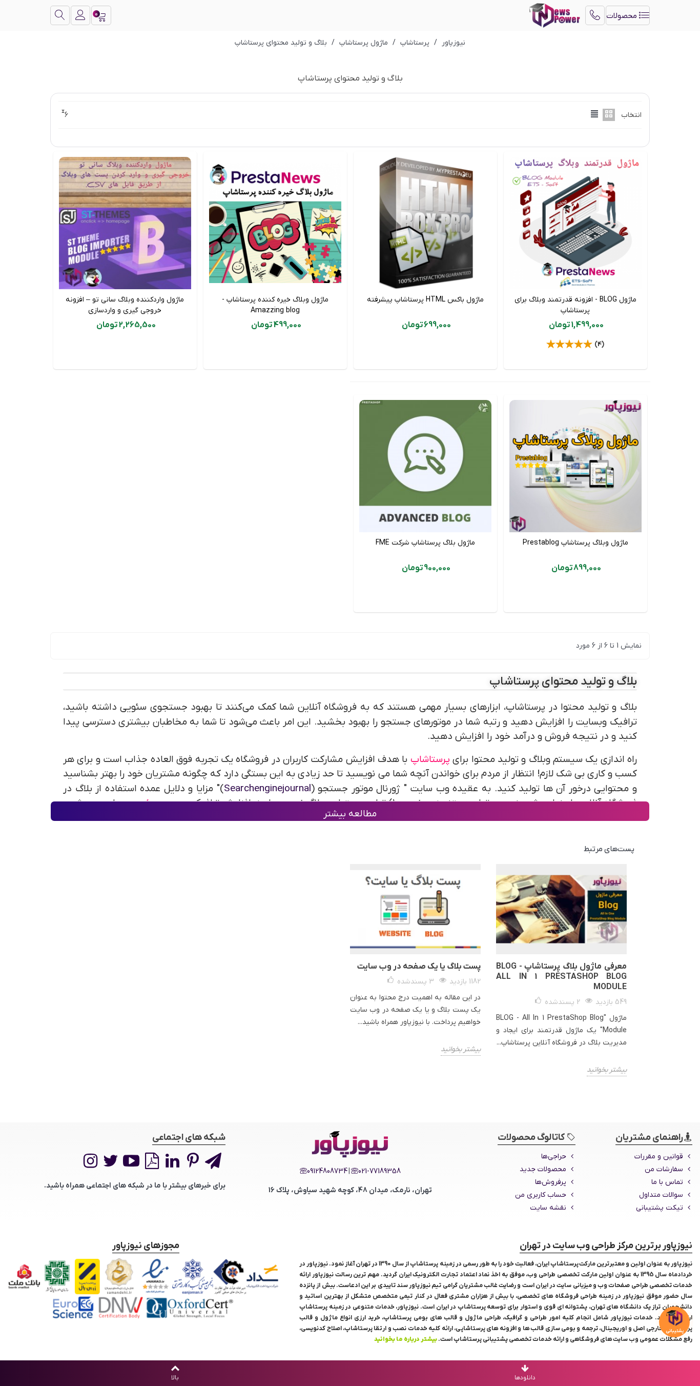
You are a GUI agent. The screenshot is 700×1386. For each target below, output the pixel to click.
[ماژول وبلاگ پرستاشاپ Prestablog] (575, 466)
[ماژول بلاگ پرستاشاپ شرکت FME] (425, 466)
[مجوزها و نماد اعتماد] (146, 1289)
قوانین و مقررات (658, 1156)
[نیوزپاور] (554, 15)
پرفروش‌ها (550, 1182)
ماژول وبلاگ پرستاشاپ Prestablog (575, 543)
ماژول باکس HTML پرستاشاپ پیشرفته (425, 300)
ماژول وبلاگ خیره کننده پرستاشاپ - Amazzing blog (275, 305)
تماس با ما (667, 1182)
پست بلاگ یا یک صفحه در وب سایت (419, 966)
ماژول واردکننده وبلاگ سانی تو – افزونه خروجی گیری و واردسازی (125, 305)
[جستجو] (60, 15)
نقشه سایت (548, 1208)
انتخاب (631, 115)
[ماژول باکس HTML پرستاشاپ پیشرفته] (425, 223)
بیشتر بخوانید (607, 1070)
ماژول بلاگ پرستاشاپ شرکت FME (425, 543)
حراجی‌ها (553, 1156)
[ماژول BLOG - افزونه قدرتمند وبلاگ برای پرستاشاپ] (575, 223)
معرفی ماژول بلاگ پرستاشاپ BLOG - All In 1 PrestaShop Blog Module (561, 976)
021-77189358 (379, 1171)
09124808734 (327, 1171)
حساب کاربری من (540, 1195)
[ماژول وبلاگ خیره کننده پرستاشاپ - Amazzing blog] (275, 223)
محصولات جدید (543, 1169)
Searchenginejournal (267, 788)
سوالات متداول (661, 1195)
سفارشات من (664, 1169)
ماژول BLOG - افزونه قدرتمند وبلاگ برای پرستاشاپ (575, 305)
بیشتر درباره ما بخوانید (405, 1339)
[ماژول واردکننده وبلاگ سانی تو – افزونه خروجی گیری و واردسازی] (125, 223)
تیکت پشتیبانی (659, 1208)
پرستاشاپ (430, 759)
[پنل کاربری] (80, 15)
